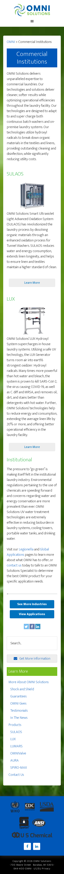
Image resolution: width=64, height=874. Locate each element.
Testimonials (19, 711)
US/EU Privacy (42, 869)
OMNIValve (18, 753)
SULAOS (16, 732)
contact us (14, 565)
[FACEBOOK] (32, 626)
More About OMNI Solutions (29, 682)
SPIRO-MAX (18, 768)
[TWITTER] (26, 626)
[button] (32, 283)
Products (15, 725)
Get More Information (34, 659)
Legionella (26, 549)
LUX (13, 739)
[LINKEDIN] (37, 626)
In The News (19, 718)
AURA (14, 760)
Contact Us (16, 775)
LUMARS (16, 746)
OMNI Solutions (32, 10)
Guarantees (18, 696)
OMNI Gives (18, 703)
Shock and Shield (22, 689)
